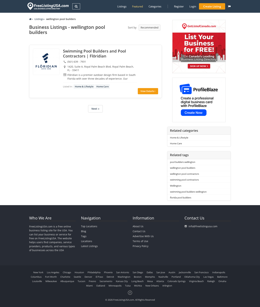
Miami (89, 285)
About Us (138, 226)
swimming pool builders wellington (188, 191)
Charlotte (65, 276)
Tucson (81, 281)
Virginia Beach (196, 281)
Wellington (175, 185)
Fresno (92, 281)
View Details (147, 91)
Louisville (37, 281)
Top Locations (89, 226)
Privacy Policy (140, 246)
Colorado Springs (176, 281)
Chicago (67, 272)
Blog (83, 231)
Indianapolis (218, 272)
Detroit (110, 276)
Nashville (163, 276)
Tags (83, 236)
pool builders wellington (182, 162)
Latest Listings (89, 246)
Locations (86, 241)
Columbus (36, 276)
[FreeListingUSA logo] (48, 6)
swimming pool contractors (184, 179)
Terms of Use (140, 241)
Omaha (222, 281)
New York (38, 272)
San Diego (138, 272)
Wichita (138, 285)
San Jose (160, 272)
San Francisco (201, 272)
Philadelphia (94, 272)
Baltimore (222, 276)
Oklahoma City (192, 276)
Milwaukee (51, 281)
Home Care (102, 86)
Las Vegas (208, 276)
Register (179, 6)
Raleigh (211, 281)
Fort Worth (51, 276)
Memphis (150, 276)
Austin (172, 272)
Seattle (77, 276)
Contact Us (139, 231)
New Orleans (152, 285)
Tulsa (128, 285)
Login (192, 6)
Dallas (150, 272)
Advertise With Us (143, 236)
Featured (137, 6)
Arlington (167, 285)
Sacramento (106, 281)
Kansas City (122, 281)
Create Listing (212, 6)
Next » (95, 108)
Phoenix (108, 272)
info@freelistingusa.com (203, 226)
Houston (79, 272)
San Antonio (122, 272)
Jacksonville (185, 272)
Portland (176, 276)
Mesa (150, 281)
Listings (121, 6)
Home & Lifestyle (84, 86)
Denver (88, 276)
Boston (137, 276)
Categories (155, 6)
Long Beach (137, 281)
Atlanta (160, 281)
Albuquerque (67, 281)
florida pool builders (180, 197)
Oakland (100, 285)
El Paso (99, 276)
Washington (124, 276)
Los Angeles (53, 272)
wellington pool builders (182, 167)
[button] (229, 6)
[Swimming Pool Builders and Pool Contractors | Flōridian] (46, 62)
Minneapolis (115, 285)
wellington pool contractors (184, 173)
